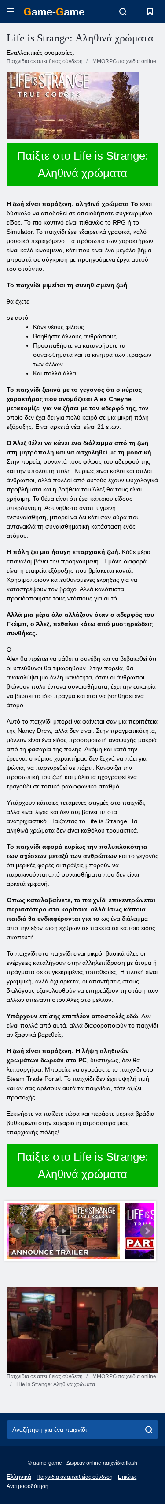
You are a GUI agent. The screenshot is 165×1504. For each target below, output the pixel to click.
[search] (148, 1429)
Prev (18, 1231)
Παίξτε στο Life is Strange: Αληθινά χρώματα (82, 164)
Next (147, 1231)
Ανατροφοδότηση (27, 1486)
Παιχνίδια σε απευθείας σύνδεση (75, 1477)
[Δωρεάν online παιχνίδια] (54, 11)
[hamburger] (11, 11)
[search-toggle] (123, 11)
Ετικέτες (127, 1477)
